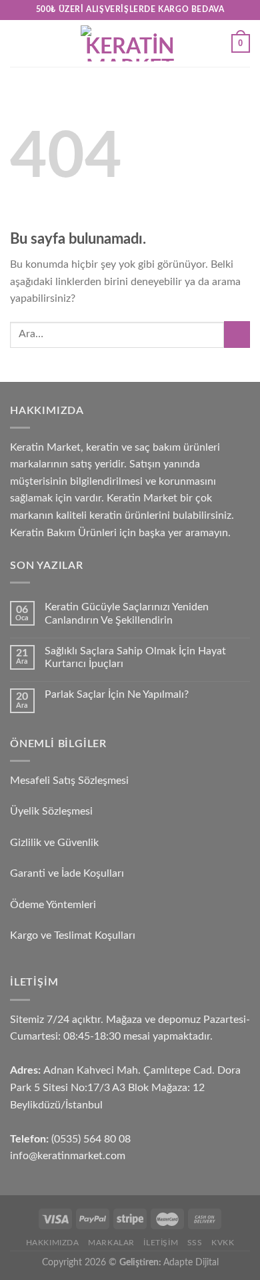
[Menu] (18, 43)
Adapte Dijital (191, 1262)
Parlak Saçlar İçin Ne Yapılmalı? (117, 694)
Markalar (111, 1243)
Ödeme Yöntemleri (53, 904)
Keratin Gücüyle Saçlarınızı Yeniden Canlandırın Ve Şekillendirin (127, 613)
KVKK (222, 1243)
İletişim (160, 1243)
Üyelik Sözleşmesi (51, 811)
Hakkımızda (52, 1243)
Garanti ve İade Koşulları (67, 873)
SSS (195, 1243)
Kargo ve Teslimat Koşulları (72, 935)
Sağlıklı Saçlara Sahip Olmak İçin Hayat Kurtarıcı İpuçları (135, 657)
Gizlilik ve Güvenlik (54, 842)
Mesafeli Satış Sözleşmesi (69, 780)
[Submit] (237, 334)
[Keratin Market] (130, 43)
